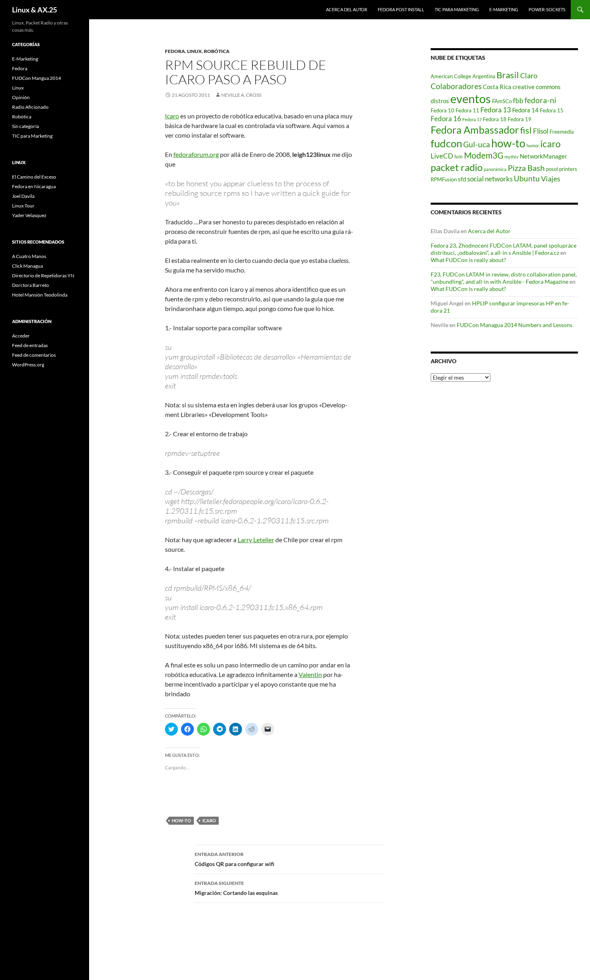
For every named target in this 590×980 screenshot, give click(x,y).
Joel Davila (23, 196)
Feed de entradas (30, 345)
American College (451, 76)
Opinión (21, 97)
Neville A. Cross (241, 95)
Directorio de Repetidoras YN (43, 275)
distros (440, 100)
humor (533, 145)
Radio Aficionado (30, 107)
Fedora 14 (525, 110)
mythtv (512, 156)
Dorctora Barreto (30, 285)
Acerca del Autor (346, 9)
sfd (462, 179)
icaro (209, 820)
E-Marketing (503, 9)
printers (568, 169)
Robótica (217, 51)
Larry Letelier (256, 539)
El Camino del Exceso (34, 177)
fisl (526, 130)
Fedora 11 (467, 110)
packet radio (456, 167)
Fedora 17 (472, 119)
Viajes (550, 179)
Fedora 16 (446, 119)
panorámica (495, 169)
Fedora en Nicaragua (34, 186)
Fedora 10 (442, 110)
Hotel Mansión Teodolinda (39, 295)
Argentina (483, 76)
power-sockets (547, 9)
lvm (458, 156)
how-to (181, 820)
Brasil (507, 75)
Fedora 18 (495, 119)
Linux (194, 51)
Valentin (310, 674)
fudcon (446, 143)
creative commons (537, 86)
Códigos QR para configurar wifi (234, 859)
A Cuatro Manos (29, 256)
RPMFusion (444, 179)
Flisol (540, 131)
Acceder (21, 336)
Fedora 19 (519, 119)
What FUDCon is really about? (468, 259)
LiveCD (442, 156)
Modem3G (483, 155)
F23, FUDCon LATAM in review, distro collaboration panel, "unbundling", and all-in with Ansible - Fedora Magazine (504, 278)
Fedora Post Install (401, 9)
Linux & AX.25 (34, 9)
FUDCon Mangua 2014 (36, 78)
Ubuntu (527, 178)
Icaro (172, 116)
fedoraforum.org (196, 154)
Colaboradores (456, 86)
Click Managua (27, 266)
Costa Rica (497, 86)
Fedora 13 (495, 110)
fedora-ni (540, 100)
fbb (518, 101)
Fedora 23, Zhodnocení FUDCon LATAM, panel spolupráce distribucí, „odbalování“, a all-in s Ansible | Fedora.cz (503, 249)
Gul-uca (476, 144)
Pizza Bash (526, 168)
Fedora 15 (552, 110)
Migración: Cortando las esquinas (236, 888)
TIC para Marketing (457, 9)
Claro (528, 75)
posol (552, 169)
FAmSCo (502, 101)
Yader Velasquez (29, 215)
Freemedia (561, 131)
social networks (490, 179)
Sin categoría (25, 126)
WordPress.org (28, 365)
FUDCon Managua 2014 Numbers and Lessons (514, 324)
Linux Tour (23, 206)
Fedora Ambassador (475, 130)
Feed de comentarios (34, 355)
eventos (470, 98)
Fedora (175, 51)
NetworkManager (543, 156)
